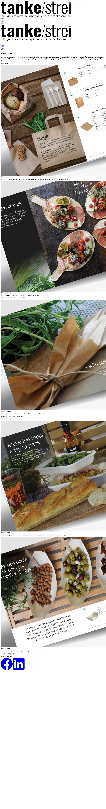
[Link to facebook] (7, 669)
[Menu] (2, 43)
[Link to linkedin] (19, 669)
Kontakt (3, 21)
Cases (2, 20)
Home (2, 18)
